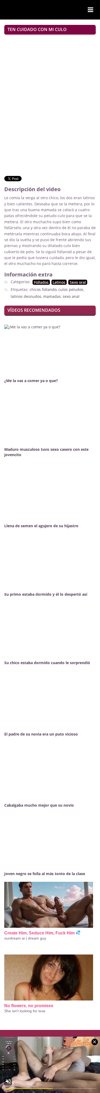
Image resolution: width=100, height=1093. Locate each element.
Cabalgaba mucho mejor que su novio (39, 805)
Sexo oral (78, 282)
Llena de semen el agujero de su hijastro (41, 525)
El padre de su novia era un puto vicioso (41, 734)
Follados (41, 282)
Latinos (59, 282)
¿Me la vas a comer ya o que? (31, 380)
